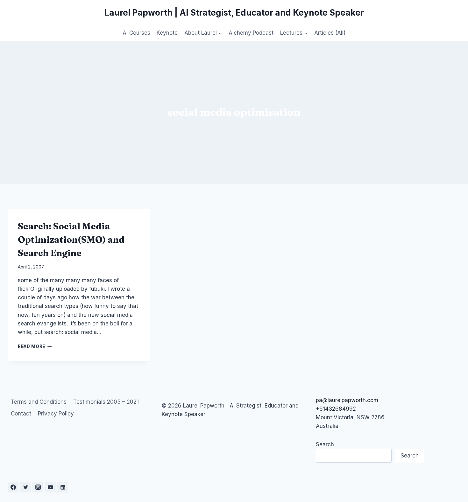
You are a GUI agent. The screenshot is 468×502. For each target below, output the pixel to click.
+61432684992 (336, 409)
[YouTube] (50, 487)
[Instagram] (37, 487)
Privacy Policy (56, 413)
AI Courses (136, 33)
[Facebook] (13, 487)
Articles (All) (329, 33)
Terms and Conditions (39, 402)
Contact (21, 413)
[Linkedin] (62, 487)
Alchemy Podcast (251, 33)
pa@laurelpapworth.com (347, 400)
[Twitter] (25, 487)
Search (325, 444)
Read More (35, 346)
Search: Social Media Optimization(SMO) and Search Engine (71, 239)
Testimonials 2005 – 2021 (106, 402)
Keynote (167, 33)
